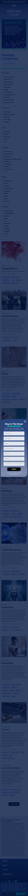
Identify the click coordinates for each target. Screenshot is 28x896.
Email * (6, 443)
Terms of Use (13, 474)
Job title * (7, 453)
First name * (8, 433)
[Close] (25, 421)
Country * (7, 458)
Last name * (8, 438)
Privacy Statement (18, 472)
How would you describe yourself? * (14, 463)
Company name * (9, 448)
